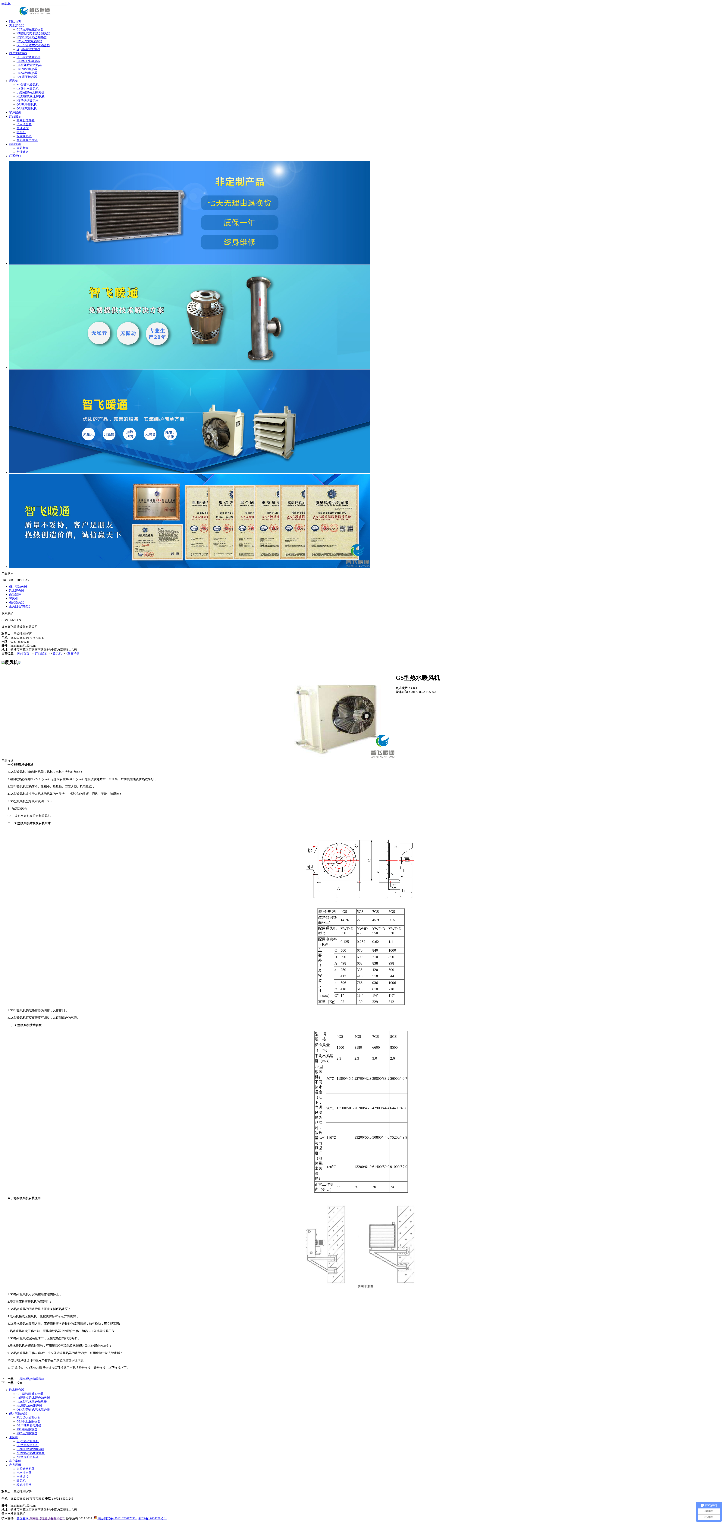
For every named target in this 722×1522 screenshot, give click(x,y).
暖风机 (13, 80)
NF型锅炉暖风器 (28, 100)
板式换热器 (24, 136)
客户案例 (15, 112)
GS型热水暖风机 (28, 88)
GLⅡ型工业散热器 (28, 61)
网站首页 (15, 21)
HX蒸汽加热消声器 (29, 41)
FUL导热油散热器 (28, 57)
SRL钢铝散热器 (27, 69)
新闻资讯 (15, 144)
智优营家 (23, 1518)
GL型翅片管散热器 (29, 65)
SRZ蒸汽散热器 (27, 73)
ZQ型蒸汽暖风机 (28, 84)
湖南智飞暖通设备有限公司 (47, 1518)
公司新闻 (23, 148)
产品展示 (15, 116)
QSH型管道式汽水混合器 (33, 45)
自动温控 (23, 128)
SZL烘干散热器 (27, 76)
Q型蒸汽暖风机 (27, 108)
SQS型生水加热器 (28, 49)
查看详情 (73, 653)
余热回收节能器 (27, 140)
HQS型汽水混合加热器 (32, 37)
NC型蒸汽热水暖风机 (31, 96)
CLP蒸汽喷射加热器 (30, 29)
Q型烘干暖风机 (27, 104)
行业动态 (23, 152)
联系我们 (15, 155)
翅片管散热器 (18, 53)
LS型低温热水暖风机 (30, 92)
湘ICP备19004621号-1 (152, 1518)
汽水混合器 (16, 25)
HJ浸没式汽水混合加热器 (33, 33)
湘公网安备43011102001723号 (117, 1518)
